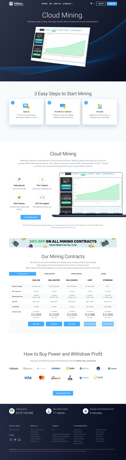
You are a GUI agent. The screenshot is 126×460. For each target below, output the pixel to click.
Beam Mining (100, 439)
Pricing (45, 4)
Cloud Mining (78, 429)
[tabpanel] (26, 112)
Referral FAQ (34, 441)
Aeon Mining (99, 434)
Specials (67, 4)
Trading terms (35, 434)
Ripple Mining (78, 441)
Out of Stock (90, 324)
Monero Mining (78, 443)
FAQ (50, 4)
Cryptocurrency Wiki (58, 439)
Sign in (100, 4)
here (74, 227)
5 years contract (76, 274)
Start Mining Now (30, 217)
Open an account (14, 429)
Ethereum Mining (79, 439)
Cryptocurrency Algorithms (60, 441)
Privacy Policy (35, 432)
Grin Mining (99, 436)
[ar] (92, 4)
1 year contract (22, 274)
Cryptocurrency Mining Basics (61, 434)
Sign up (112, 4)
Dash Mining (100, 432)
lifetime (103, 274)
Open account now (63, 393)
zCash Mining (100, 441)
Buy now (36, 324)
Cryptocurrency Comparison (60, 436)
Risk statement (35, 436)
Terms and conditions (37, 429)
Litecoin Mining (78, 436)
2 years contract (49, 274)
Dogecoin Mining (101, 429)
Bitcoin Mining (78, 432)
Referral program (36, 439)
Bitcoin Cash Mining (80, 434)
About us (57, 4)
